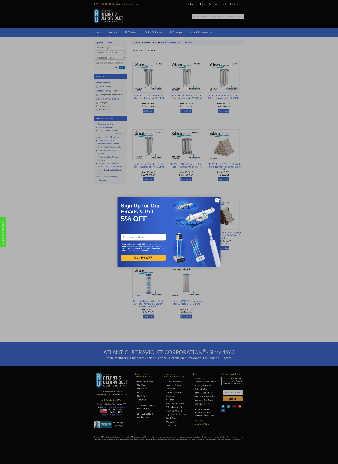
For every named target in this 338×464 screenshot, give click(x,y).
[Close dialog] (217, 200)
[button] (3, 232)
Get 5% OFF (143, 257)
